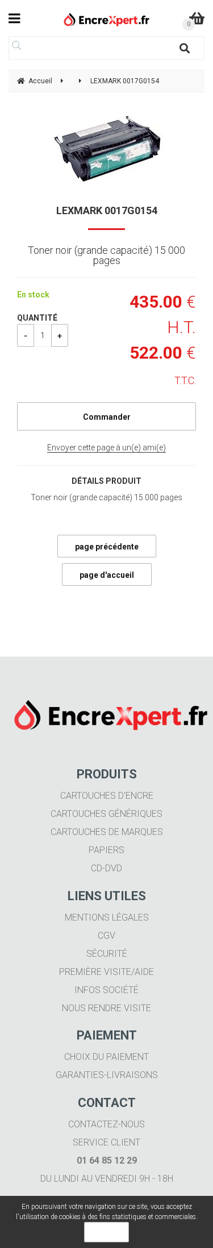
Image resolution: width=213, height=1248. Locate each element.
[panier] (196, 18)
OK (106, 1232)
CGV (106, 935)
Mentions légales (107, 917)
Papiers (106, 850)
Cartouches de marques (107, 832)
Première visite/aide (106, 971)
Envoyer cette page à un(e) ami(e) (106, 447)
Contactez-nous (106, 1124)
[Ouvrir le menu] (14, 18)
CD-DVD (106, 868)
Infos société (106, 990)
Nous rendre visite (106, 1008)
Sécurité (106, 953)
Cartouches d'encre (106, 795)
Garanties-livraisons (107, 1075)
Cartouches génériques (106, 813)
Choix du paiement (106, 1056)
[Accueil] (106, 19)
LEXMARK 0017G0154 (106, 210)
